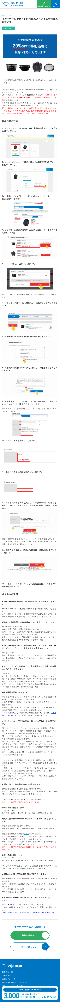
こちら (26, 834)
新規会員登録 (44, 6)
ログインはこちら (28, 946)
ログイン (55, 6)
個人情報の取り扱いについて (14, 983)
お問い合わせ (7, 979)
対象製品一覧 (7, 972)
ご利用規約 (6, 976)
